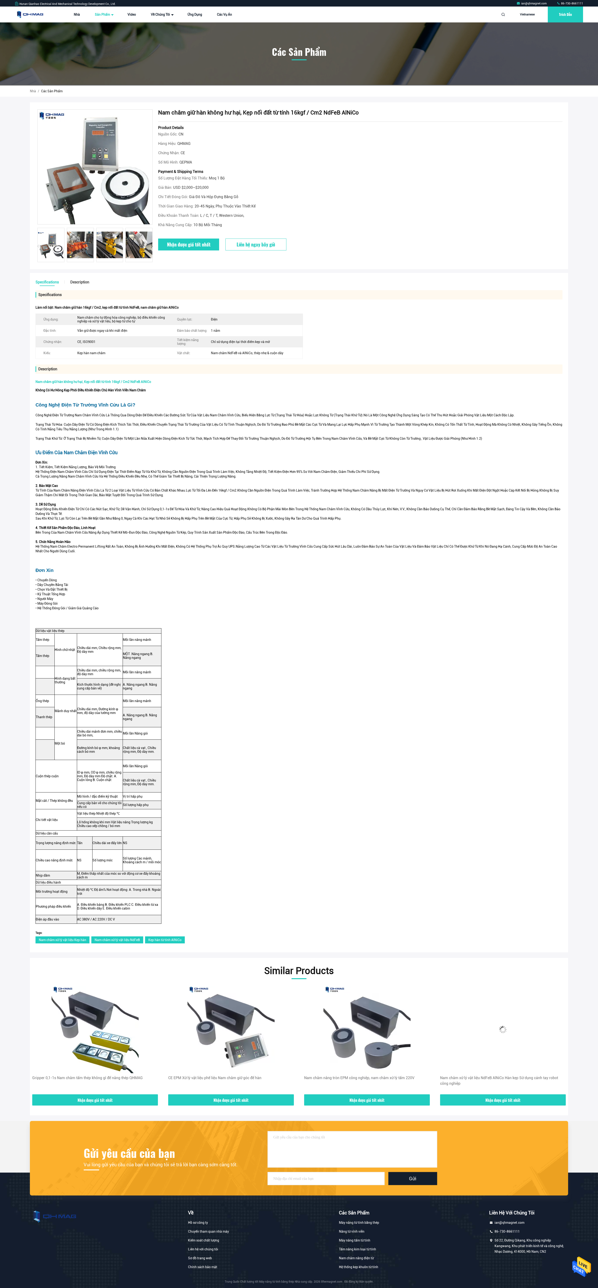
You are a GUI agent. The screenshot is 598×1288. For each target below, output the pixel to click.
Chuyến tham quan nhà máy (208, 1231)
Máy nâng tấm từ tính (354, 1240)
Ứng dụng (195, 14)
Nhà (77, 14)
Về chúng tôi (161, 14)
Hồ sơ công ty (198, 1222)
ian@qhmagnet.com (534, 3)
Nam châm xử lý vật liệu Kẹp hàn (62, 940)
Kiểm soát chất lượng (203, 1240)
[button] (152, 246)
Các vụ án (224, 14)
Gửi (412, 1178)
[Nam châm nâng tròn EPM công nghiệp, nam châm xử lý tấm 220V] (231, 1029)
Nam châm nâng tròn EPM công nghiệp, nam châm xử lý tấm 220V (223, 1078)
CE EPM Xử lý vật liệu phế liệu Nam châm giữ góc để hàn (78, 1078)
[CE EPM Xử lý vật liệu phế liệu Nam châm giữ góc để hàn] (95, 1029)
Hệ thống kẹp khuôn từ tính (358, 1267)
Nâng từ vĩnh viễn (351, 1231)
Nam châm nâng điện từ (356, 1258)
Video (132, 14)
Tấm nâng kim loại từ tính (357, 1249)
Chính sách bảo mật (202, 1267)
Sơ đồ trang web (200, 1258)
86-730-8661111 (571, 3)
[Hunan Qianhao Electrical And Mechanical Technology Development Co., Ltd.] (29, 14)
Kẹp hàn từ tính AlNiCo (165, 940)
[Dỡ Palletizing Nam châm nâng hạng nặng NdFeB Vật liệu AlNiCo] (503, 1029)
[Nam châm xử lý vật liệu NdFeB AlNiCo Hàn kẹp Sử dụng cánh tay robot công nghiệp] (367, 1029)
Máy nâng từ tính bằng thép (359, 1222)
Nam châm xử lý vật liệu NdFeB (117, 940)
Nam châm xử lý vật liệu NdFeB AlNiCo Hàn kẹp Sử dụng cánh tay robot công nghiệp (363, 1081)
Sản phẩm (103, 14)
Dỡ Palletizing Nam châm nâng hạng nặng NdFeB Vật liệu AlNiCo (494, 1078)
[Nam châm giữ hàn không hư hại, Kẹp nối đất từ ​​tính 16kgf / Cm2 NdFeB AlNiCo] (95, 167)
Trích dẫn (565, 14)
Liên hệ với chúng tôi (203, 1249)
